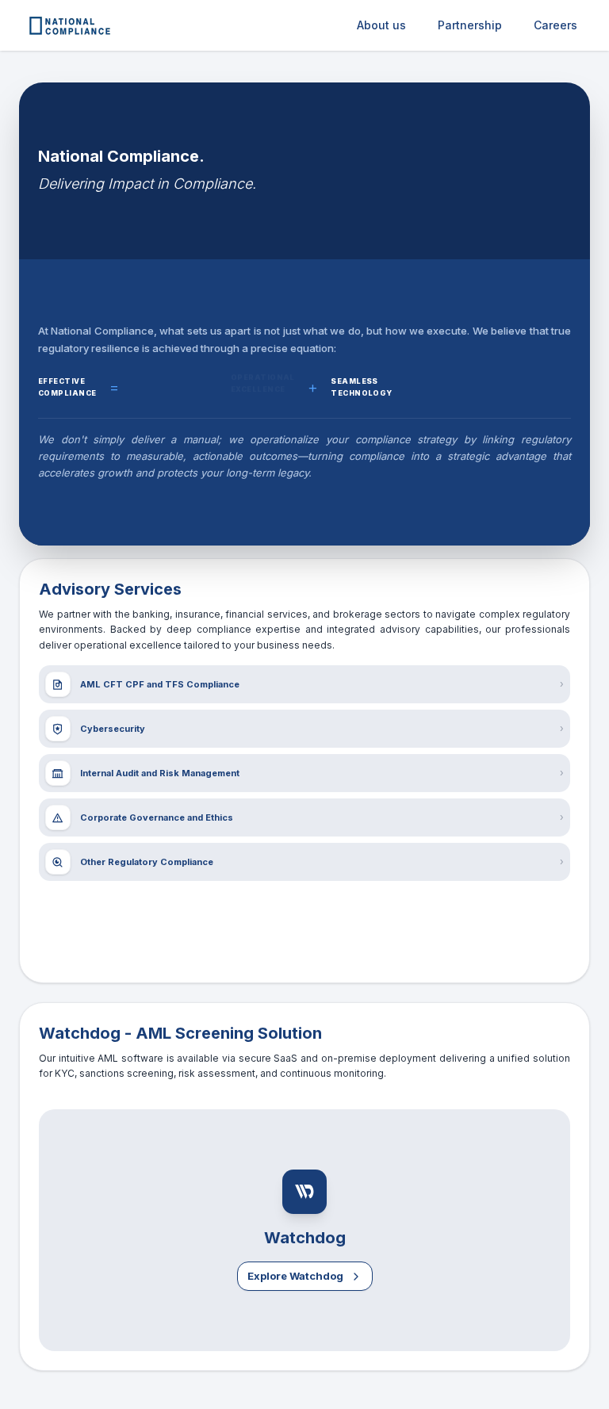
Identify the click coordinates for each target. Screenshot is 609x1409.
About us (381, 25)
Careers (555, 25)
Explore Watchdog (295, 1275)
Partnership (470, 25)
